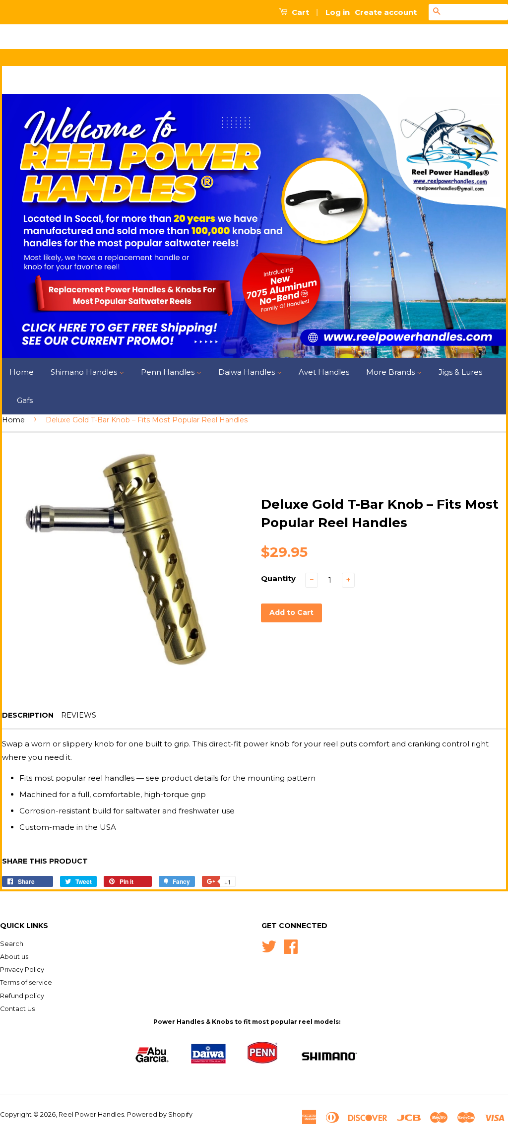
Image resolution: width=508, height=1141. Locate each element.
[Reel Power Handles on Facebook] (290, 945)
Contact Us (17, 1008)
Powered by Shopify (159, 1114)
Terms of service (26, 982)
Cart (299, 12)
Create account (386, 12)
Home (21, 372)
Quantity (278, 578)
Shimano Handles (85, 372)
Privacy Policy (22, 969)
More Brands (391, 372)
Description (28, 715)
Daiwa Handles (247, 372)
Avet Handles (324, 372)
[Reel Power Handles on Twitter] (268, 945)
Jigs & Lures (460, 372)
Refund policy (22, 996)
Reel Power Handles (91, 1114)
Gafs (25, 400)
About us (14, 956)
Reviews (78, 715)
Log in (337, 12)
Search (11, 943)
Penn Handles (168, 372)
